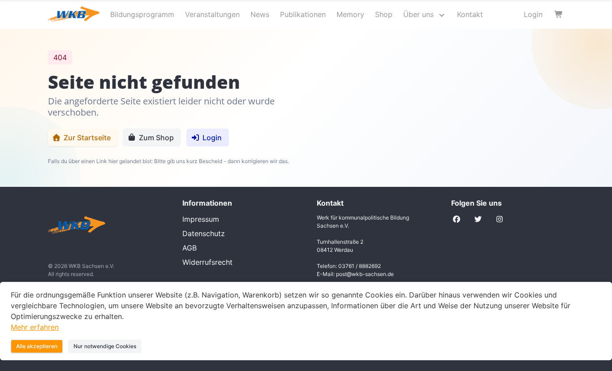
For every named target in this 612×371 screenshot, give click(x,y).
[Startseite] (104, 226)
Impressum (200, 219)
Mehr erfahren (35, 327)
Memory (350, 14)
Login (533, 14)
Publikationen (303, 14)
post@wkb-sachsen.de (365, 274)
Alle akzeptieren (36, 346)
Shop (383, 14)
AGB (189, 247)
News (259, 14)
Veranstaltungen (212, 14)
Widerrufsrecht (207, 262)
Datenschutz (203, 233)
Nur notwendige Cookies (104, 346)
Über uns (418, 14)
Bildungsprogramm (142, 14)
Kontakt (470, 14)
